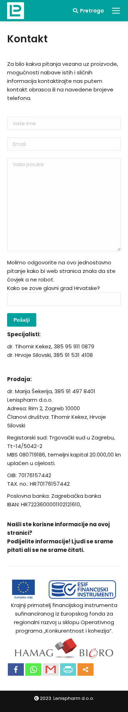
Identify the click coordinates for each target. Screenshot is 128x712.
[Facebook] (16, 669)
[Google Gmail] (51, 669)
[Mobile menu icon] (116, 11)
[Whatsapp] (33, 669)
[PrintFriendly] (68, 669)
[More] (86, 669)
